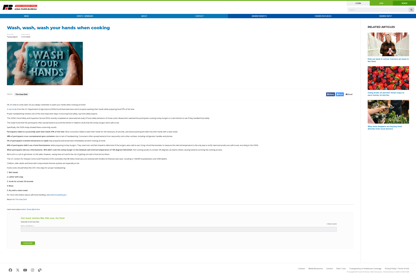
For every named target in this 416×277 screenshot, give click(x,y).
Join (381, 3)
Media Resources (316, 268)
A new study (12, 109)
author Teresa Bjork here (30, 209)
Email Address (27, 226)
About (144, 16)
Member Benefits (259, 16)
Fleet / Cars (341, 268)
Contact (199, 16)
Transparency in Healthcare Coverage (365, 268)
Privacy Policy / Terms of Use (397, 268)
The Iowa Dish (21, 94)
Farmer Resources (323, 16)
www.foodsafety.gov (58, 195)
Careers (329, 268)
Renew (404, 3)
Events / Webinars (85, 16)
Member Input (385, 16)
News (26, 16)
